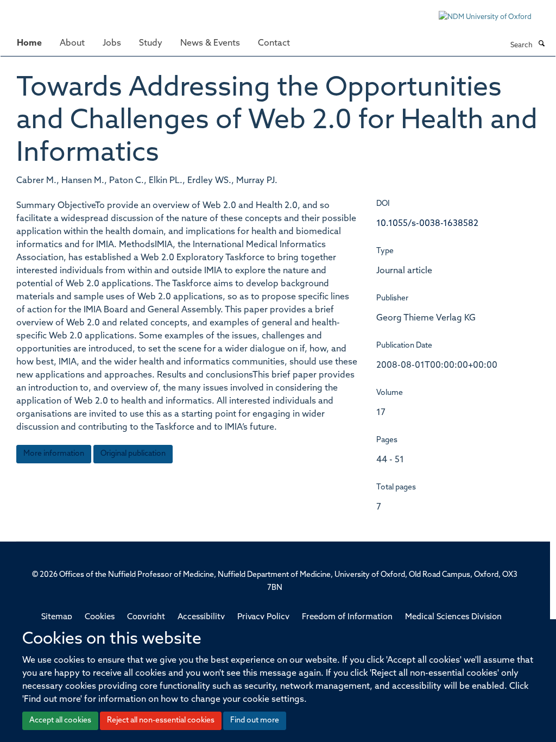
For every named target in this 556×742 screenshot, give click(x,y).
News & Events (210, 43)
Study (150, 43)
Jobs (112, 43)
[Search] (541, 45)
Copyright (146, 617)
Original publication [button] (133, 454)
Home (29, 43)
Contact (274, 43)
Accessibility (201, 617)
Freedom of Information (347, 617)
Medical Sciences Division (453, 617)
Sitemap (56, 617)
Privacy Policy (263, 617)
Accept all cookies (60, 720)
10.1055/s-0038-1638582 (427, 223)
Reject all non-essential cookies (160, 720)
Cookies (100, 617)
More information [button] (53, 454)
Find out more (254, 720)
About (72, 43)
